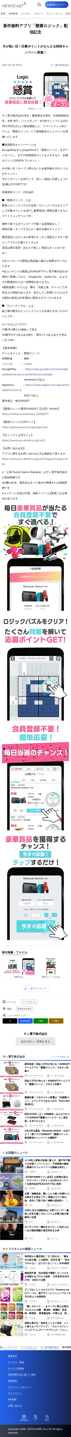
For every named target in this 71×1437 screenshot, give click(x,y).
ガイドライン (15, 1393)
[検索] (39, 4)
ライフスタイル (29, 1002)
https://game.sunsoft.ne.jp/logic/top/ (25, 427)
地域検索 (13, 13)
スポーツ (38, 13)
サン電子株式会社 (60, 65)
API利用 (12, 1399)
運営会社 (12, 1355)
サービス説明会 (16, 1368)
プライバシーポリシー (19, 1387)
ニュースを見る (59, 1056)
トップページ (10, 1347)
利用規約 (12, 1380)
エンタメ (25, 13)
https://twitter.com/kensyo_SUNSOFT (25, 414)
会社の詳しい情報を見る (35, 1041)
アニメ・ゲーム (54, 13)
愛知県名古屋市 (25, 1009)
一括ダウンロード (37, 988)
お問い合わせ (15, 1405)
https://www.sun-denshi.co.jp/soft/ (23, 440)
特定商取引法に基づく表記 (22, 1374)
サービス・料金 (16, 1362)
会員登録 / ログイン (56, 4)
